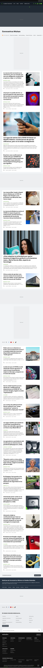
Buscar (39, 630)
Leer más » (22, 86)
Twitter (33, 3)
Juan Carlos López (9, 88)
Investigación (6, 201)
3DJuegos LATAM (13, 659)
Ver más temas (5, 625)
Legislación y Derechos (6, 618)
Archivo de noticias (7, 575)
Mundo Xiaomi (4, 646)
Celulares (5, 544)
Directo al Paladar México (29, 660)
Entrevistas (5, 264)
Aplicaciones (31, 616)
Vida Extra (12, 641)
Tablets (13, 587)
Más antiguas (37, 575)
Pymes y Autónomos (12, 652)
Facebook (35, 3)
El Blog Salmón (12, 650)
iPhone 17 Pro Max (29, 35)
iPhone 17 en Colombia (13, 35)
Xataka (3, 639)
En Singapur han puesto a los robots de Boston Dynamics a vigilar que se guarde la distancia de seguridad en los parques (12, 479)
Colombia (22, 587)
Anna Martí (8, 492)
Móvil (18, 3)
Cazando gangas (19, 618)
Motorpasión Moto (37, 641)
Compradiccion (4, 653)
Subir (38, 634)
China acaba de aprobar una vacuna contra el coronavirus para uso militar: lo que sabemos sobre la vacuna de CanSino (13, 276)
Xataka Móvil (4, 641)
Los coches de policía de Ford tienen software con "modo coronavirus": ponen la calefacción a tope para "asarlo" (13, 407)
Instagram (39, 3)
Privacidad (5, 430)
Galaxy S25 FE (39, 35)
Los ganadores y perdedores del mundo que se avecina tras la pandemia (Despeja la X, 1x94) (13, 442)
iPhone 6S (26, 587)
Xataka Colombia (6, 504)
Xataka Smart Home (4, 644)
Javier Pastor (8, 400)
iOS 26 (35, 35)
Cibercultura (27, 3)
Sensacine (20, 639)
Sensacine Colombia (20, 662)
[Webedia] (40, 0)
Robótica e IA (5, 485)
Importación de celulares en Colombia (7, 623)
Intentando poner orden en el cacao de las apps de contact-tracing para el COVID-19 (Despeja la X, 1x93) (12, 499)
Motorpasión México (36, 660)
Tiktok (37, 3)
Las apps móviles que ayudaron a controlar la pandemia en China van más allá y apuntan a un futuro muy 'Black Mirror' (13, 425)
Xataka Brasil (4, 661)
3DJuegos (12, 639)
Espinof (19, 641)
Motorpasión (36, 639)
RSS (13, 342)
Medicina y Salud (6, 80)
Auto (14, 3)
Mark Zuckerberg (22, 35)
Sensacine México (21, 659)
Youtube (41, 3)
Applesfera (4, 642)
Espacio (21, 3)
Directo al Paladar (29, 639)
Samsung (17, 587)
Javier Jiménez (8, 108)
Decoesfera (4, 651)
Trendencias (4, 650)
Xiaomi (30, 622)
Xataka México (4, 659)
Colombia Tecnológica (7, 3)
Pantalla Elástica (19, 622)
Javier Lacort (8, 455)
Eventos (30, 618)
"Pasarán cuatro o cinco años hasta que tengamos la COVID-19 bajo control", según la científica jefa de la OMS (13, 461)
